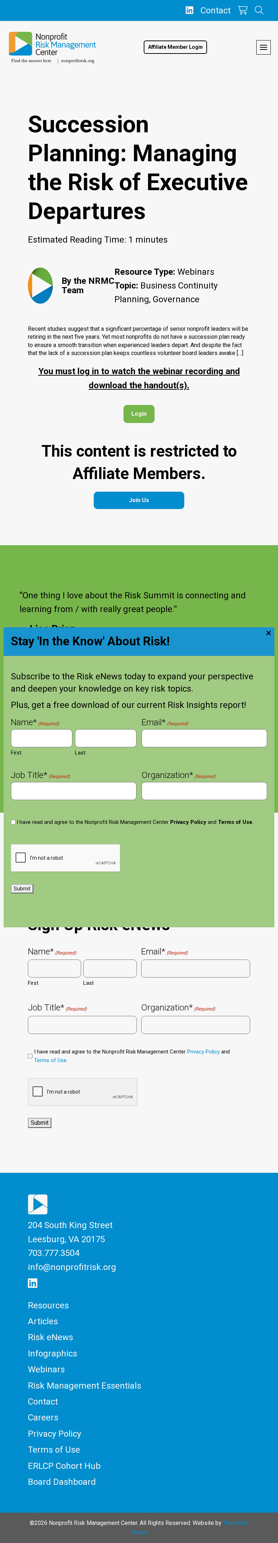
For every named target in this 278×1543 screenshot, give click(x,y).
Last (80, 752)
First (16, 752)
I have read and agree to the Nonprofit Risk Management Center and (135, 822)
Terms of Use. (236, 822)
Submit (22, 889)
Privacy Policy (188, 822)
